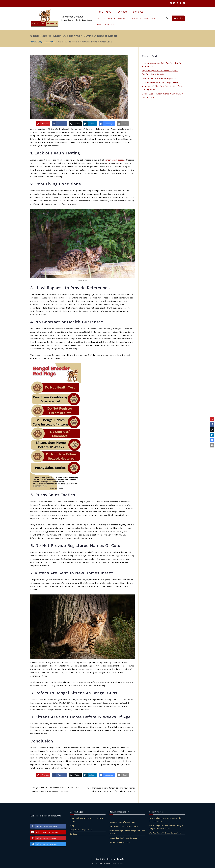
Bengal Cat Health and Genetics (123, 838)
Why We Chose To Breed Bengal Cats (159, 78)
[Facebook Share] (212, 424)
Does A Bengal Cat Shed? (120, 842)
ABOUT (109, 12)
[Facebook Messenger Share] (212, 440)
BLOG (99, 24)
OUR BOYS (122, 12)
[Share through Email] (212, 445)
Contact (73, 834)
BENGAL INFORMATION (142, 18)
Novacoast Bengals (72, 16)
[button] (113, 12)
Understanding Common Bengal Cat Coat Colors (127, 832)
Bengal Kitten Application (81, 830)
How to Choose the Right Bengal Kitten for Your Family (162, 65)
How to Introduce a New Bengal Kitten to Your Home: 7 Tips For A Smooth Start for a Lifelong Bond (162, 86)
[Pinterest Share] (212, 419)
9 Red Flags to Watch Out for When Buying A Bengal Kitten (162, 95)
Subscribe (178, 18)
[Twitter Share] (212, 429)
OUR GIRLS (138, 12)
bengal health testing (114, 160)
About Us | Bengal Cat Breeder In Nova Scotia (86, 819)
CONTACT (109, 24)
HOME (100, 12)
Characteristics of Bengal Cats (122, 822)
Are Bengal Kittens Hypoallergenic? (124, 826)
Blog (72, 826)
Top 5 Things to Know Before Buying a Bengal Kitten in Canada (160, 72)
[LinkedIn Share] (212, 435)
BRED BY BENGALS (106, 18)
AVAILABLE (123, 18)
